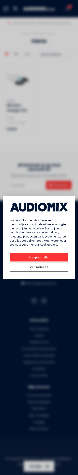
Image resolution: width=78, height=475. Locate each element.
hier (31, 244)
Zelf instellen (39, 267)
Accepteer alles (39, 257)
